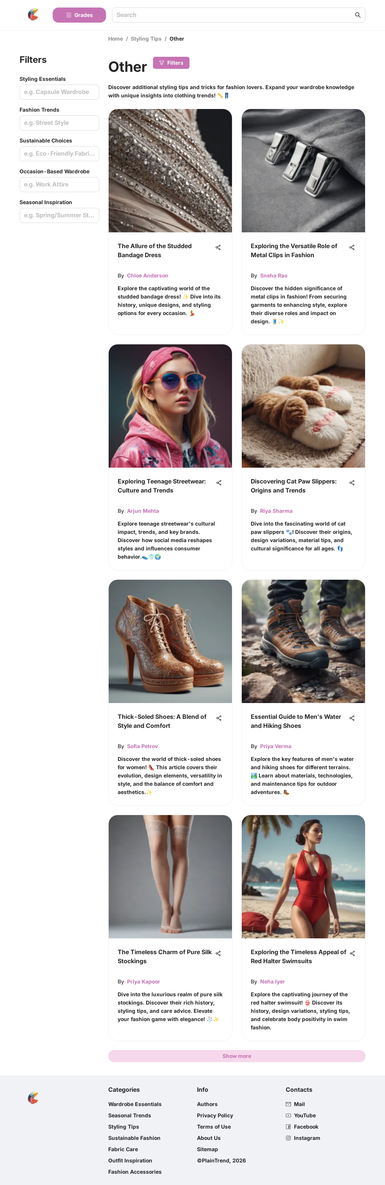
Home (115, 38)
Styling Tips (146, 38)
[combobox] (235, 15)
